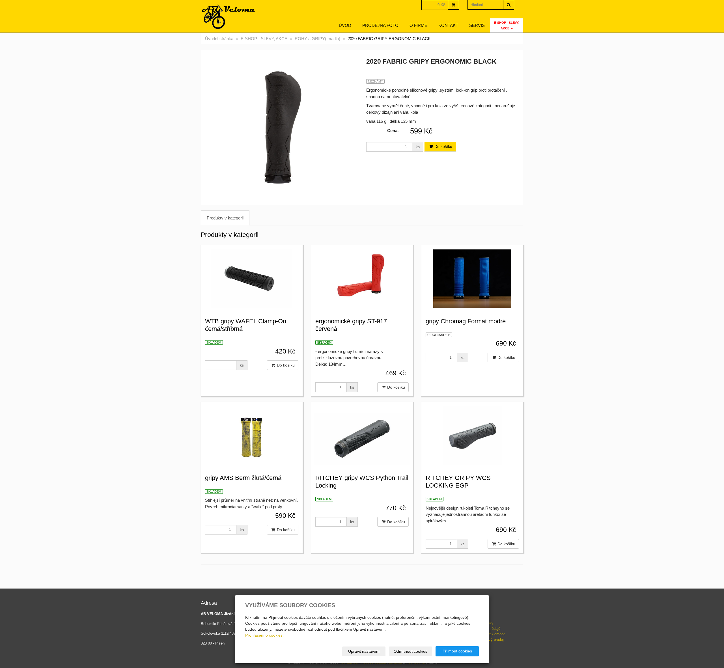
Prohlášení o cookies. (264, 635)
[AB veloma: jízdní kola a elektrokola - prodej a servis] (229, 17)
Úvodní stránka (219, 38)
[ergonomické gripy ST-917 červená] (362, 278)
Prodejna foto (380, 25)
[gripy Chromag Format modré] (472, 278)
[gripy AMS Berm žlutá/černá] (251, 435)
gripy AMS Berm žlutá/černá (243, 477)
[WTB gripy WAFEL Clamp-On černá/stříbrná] (251, 278)
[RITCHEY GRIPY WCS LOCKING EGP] (472, 435)
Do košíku (442, 146)
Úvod (345, 25)
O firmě (418, 25)
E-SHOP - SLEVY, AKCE (506, 25)
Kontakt (448, 25)
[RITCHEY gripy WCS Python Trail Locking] (362, 435)
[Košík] (453, 5)
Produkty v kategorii (225, 218)
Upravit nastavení (364, 651)
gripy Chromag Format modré (466, 321)
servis (477, 25)
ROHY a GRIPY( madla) (317, 38)
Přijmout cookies (457, 651)
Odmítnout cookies (410, 651)
